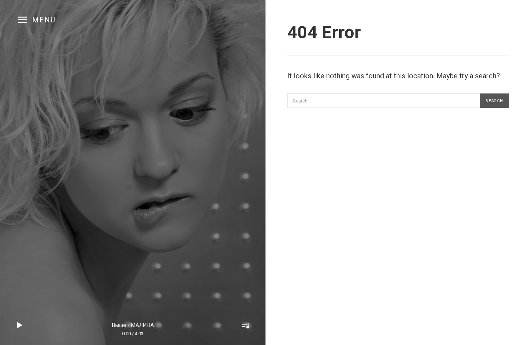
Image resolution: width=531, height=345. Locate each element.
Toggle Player (245, 325)
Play (20, 325)
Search (494, 101)
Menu (44, 20)
